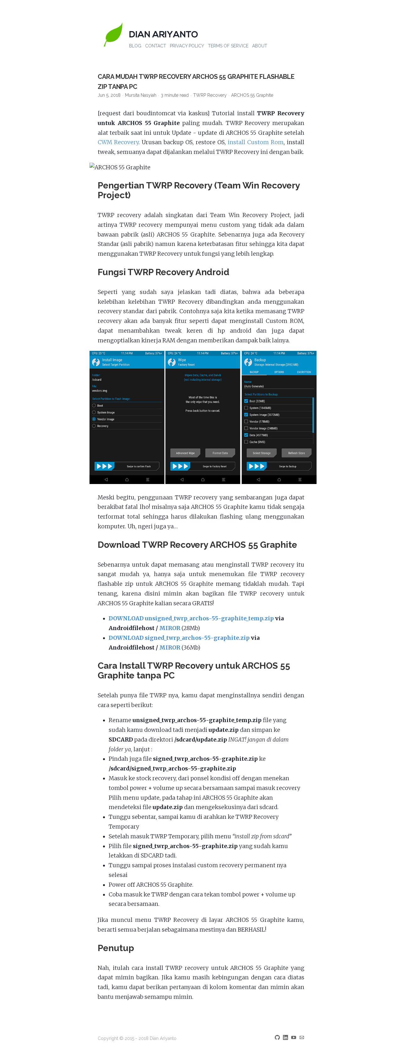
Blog (135, 45)
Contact (155, 45)
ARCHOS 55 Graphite (252, 95)
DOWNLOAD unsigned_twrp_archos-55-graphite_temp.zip (191, 618)
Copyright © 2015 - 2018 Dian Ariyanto (137, 1038)
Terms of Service (228, 45)
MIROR (169, 628)
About (259, 45)
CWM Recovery (118, 142)
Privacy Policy (187, 45)
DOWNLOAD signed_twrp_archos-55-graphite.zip (179, 637)
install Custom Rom (256, 142)
